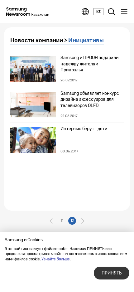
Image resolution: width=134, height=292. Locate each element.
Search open (111, 12)
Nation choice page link (85, 12)
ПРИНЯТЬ (112, 273)
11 (62, 220)
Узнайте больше (55, 259)
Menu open (124, 12)
